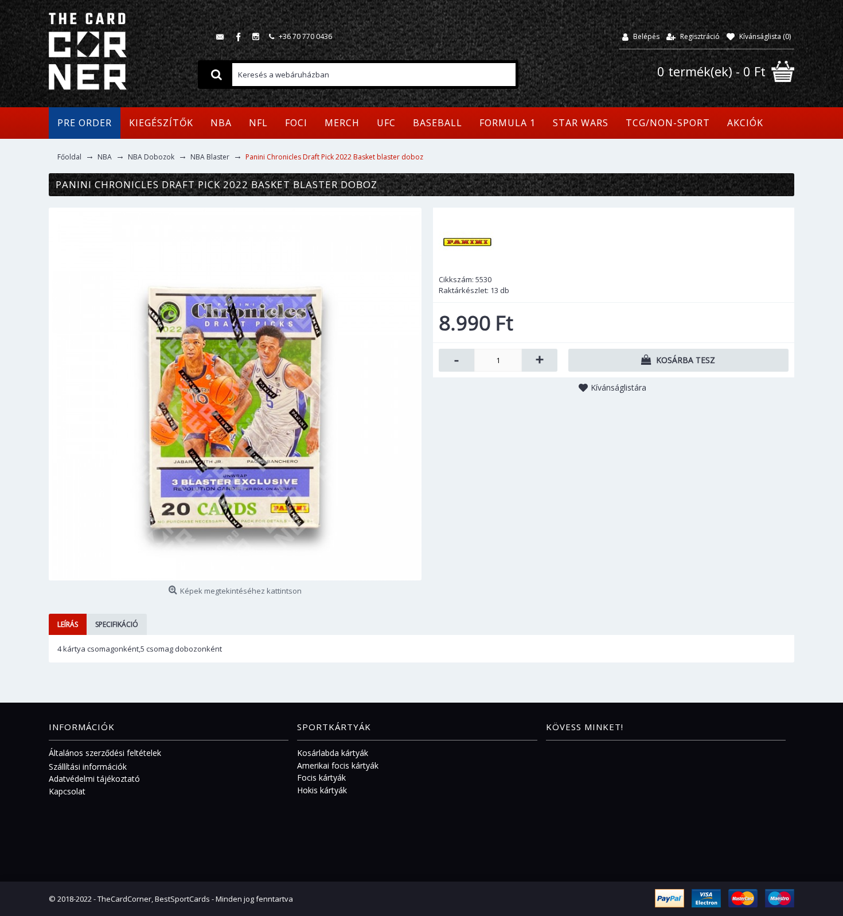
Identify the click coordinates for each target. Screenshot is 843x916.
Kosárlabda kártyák (332, 752)
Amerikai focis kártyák (337, 765)
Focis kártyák (321, 777)
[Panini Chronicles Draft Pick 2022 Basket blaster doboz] (235, 394)
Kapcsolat (67, 791)
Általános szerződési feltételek (105, 752)
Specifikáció (116, 624)
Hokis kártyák (322, 790)
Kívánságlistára (618, 387)
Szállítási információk (88, 766)
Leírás (67, 624)
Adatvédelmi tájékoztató (94, 778)
